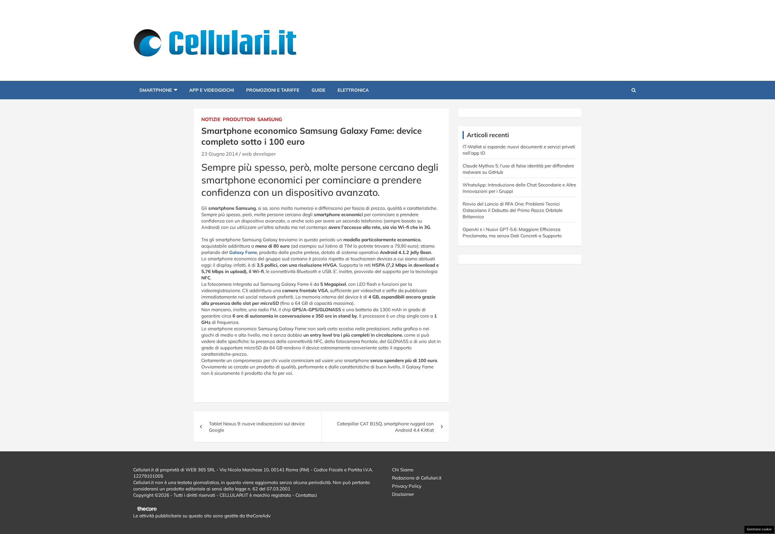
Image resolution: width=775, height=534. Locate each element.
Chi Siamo (403, 470)
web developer (259, 154)
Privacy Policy (406, 486)
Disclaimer (403, 494)
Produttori (239, 119)
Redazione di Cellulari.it (416, 478)
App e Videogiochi (211, 90)
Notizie (211, 119)
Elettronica (353, 90)
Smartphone (155, 90)
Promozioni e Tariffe (272, 90)
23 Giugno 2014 (219, 154)
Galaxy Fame (243, 252)
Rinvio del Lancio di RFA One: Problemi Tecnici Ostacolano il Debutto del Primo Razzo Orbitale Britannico (512, 210)
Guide (318, 90)
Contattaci (306, 495)
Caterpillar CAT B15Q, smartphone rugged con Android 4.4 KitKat (385, 427)
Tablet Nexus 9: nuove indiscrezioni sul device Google (257, 427)
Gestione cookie (759, 529)
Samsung (269, 119)
